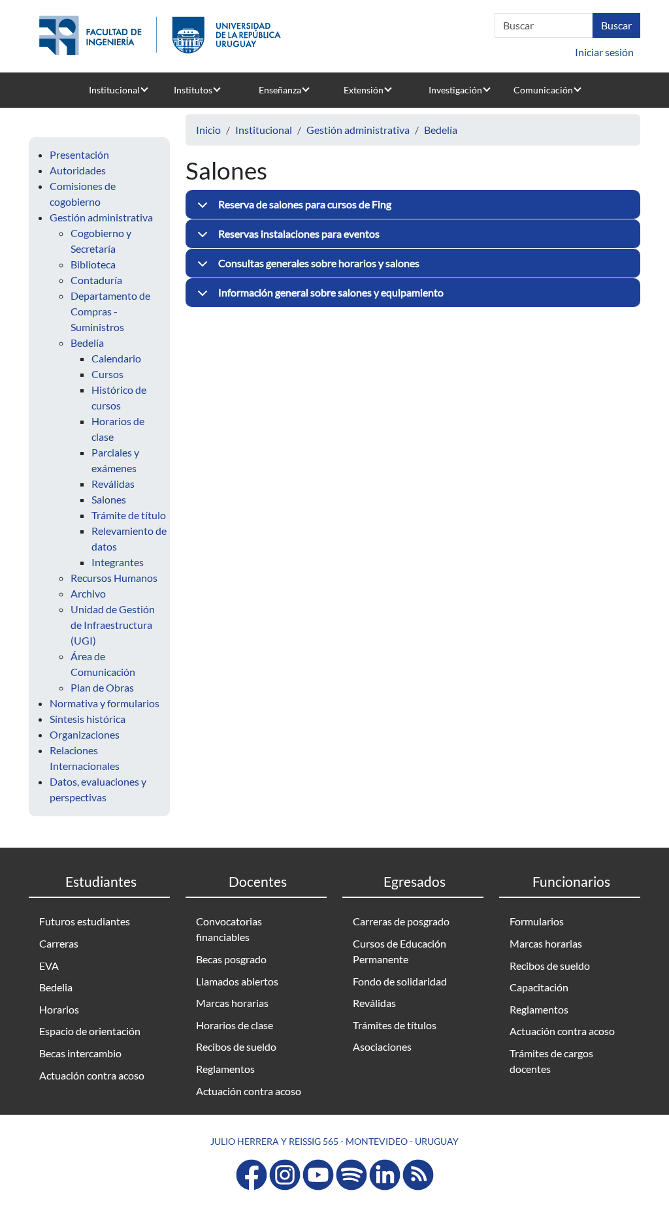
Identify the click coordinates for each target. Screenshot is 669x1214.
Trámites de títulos (394, 1025)
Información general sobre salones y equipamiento (331, 292)
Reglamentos (225, 1068)
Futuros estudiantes (84, 921)
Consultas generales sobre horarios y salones (318, 263)
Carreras (58, 943)
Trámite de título (128, 515)
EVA (49, 965)
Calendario (116, 358)
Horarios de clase (234, 1025)
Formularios (537, 921)
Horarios (59, 1009)
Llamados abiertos (237, 981)
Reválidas (113, 483)
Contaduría (96, 280)
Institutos (193, 89)
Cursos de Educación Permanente (399, 951)
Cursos (107, 374)
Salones (108, 499)
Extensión (363, 89)
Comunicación (543, 89)
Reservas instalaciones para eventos (299, 233)
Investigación (455, 89)
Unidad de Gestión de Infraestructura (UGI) (113, 625)
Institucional (114, 89)
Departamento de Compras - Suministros (110, 311)
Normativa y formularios (104, 703)
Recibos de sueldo (236, 1046)
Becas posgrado (231, 959)
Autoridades (78, 170)
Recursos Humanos (114, 577)
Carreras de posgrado (401, 921)
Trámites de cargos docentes (551, 1061)
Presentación (79, 154)
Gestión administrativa (101, 217)
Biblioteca (93, 264)
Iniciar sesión (604, 52)
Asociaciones (382, 1046)
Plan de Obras (102, 687)
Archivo (88, 593)
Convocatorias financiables (229, 929)
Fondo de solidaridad (400, 981)
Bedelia (56, 987)
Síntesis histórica (87, 718)
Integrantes (117, 562)
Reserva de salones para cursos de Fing (304, 204)
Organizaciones (85, 734)
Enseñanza (280, 89)
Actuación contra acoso (91, 1075)
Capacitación (539, 987)
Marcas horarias (232, 1003)
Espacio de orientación (89, 1031)
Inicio (208, 129)
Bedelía (87, 342)
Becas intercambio (80, 1053)
